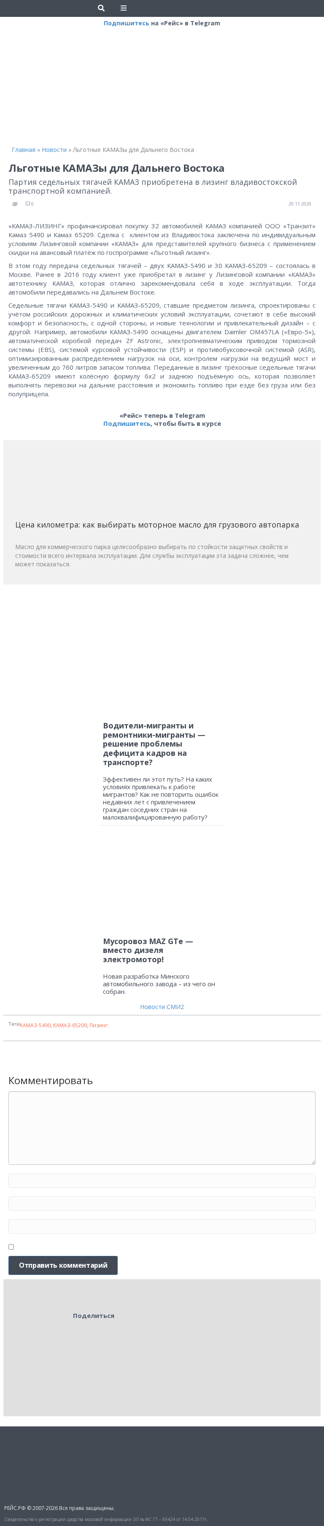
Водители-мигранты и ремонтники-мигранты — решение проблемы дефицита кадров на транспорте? (154, 743)
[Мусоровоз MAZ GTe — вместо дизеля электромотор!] (162, 885)
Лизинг (98, 1025)
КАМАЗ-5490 (35, 1025)
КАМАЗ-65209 (70, 1025)
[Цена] (78, 483)
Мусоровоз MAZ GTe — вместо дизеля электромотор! (148, 950)
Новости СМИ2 (162, 1007)
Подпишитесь (126, 23)
